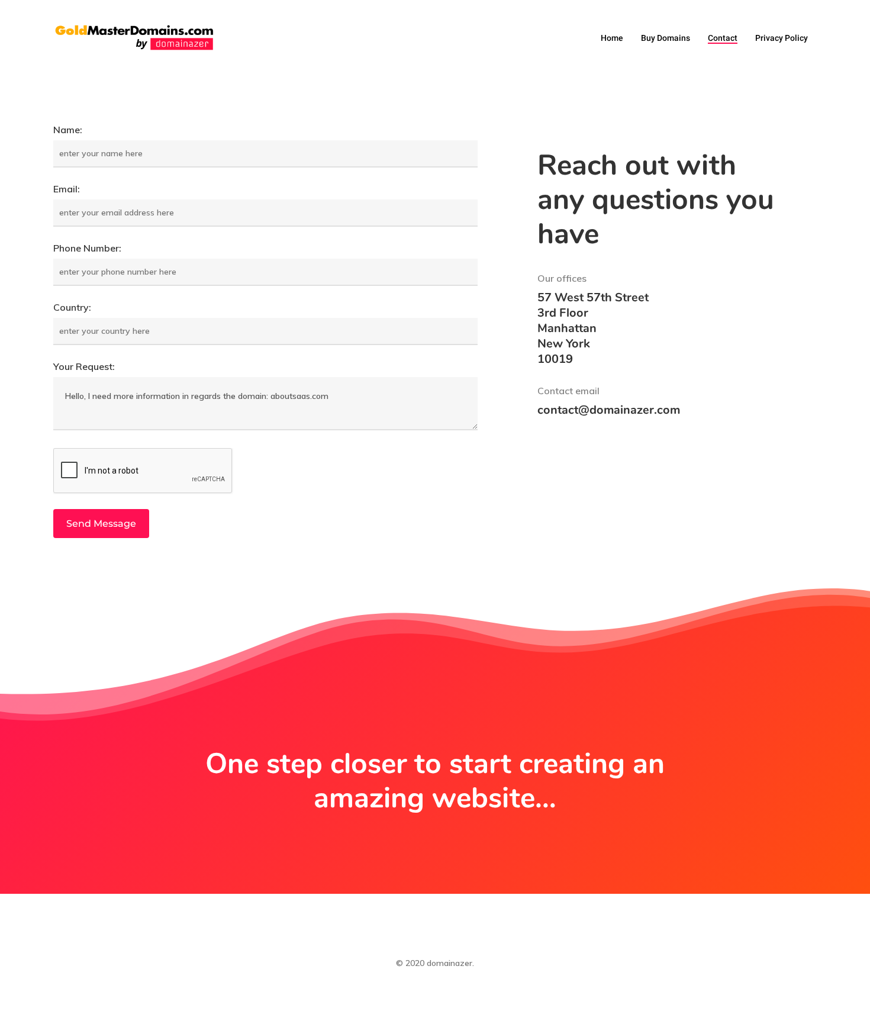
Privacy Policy (781, 38)
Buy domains (665, 38)
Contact (722, 38)
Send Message (101, 523)
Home (612, 38)
